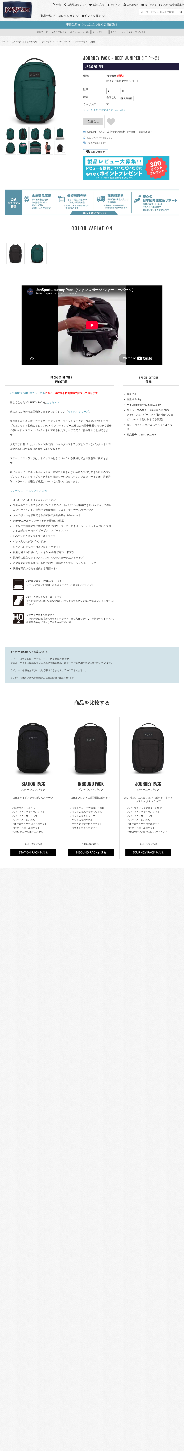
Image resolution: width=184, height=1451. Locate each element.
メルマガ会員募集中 (173, 4)
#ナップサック (100, 32)
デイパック (46, 42)
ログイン (115, 4)
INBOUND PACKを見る (90, 852)
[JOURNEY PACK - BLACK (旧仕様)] (15, 253)
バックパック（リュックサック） (24, 42)
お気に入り (98, 4)
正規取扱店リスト (77, 4)
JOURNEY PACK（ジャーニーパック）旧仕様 (75, 42)
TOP (3, 42)
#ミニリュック (118, 32)
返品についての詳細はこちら (99, 138)
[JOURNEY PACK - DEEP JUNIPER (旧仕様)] (37, 253)
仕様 (149, 379)
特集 (58, 4)
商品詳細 (61, 379)
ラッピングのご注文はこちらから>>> (104, 110)
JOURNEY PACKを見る (148, 852)
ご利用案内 (132, 4)
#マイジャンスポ (137, 32)
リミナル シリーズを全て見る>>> (29, 490)
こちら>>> (53, 402)
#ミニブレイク (59, 32)
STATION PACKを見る (33, 852)
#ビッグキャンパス (79, 32)
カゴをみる (151, 4)
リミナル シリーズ (78, 411)
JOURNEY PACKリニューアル (27, 393)
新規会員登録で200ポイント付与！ (92, 24)
